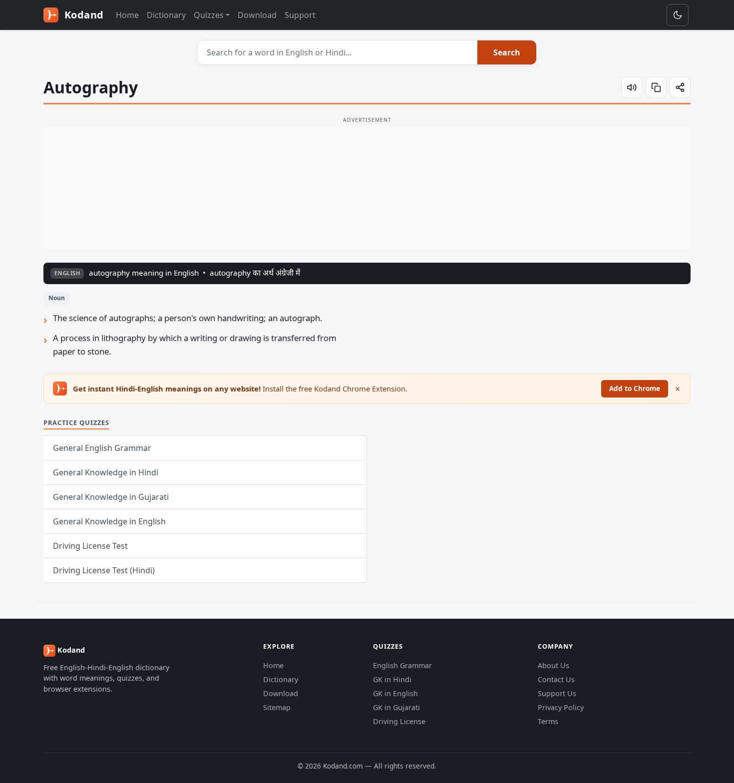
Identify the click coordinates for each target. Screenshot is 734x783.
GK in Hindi (392, 679)
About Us (553, 665)
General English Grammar (102, 447)
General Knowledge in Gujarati (111, 496)
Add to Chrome (634, 388)
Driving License (399, 721)
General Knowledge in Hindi (105, 472)
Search (506, 52)
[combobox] (338, 52)
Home (127, 14)
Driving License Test (90, 545)
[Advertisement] (367, 188)
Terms (548, 721)
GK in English (395, 693)
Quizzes (209, 14)
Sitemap (277, 707)
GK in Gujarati (396, 707)
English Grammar (402, 665)
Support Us (557, 693)
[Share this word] (680, 87)
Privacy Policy (561, 707)
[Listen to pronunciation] (631, 87)
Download (257, 14)
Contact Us (556, 679)
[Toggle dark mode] (678, 15)
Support (300, 14)
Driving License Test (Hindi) (104, 570)
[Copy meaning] (656, 87)
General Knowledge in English (109, 521)
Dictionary (166, 14)
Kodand (82, 14)
